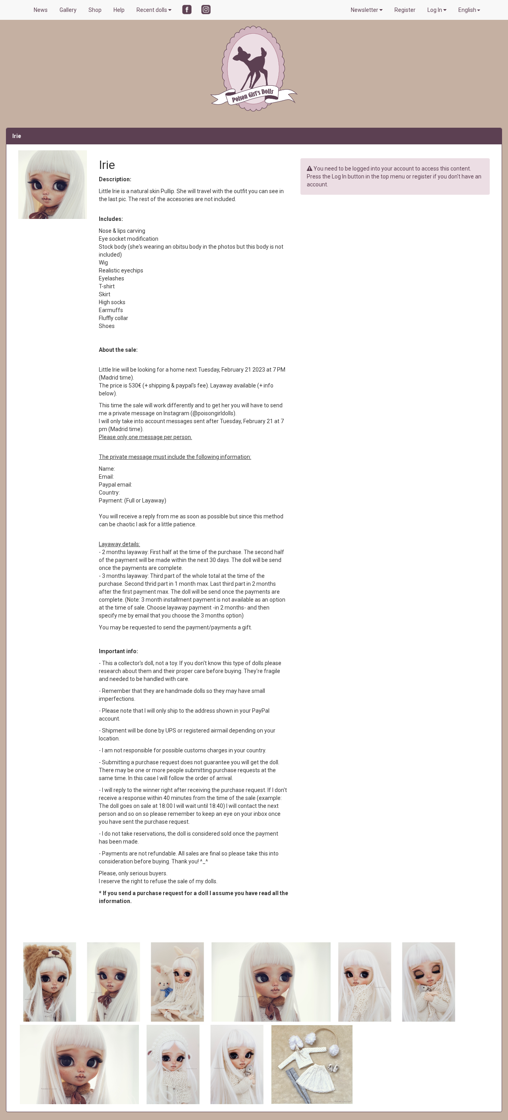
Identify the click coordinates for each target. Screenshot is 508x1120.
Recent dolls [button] (152, 10)
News (41, 10)
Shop (95, 10)
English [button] (467, 10)
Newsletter (365, 10)
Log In (435, 10)
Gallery (68, 10)
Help (119, 10)
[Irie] (50, 981)
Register (405, 10)
